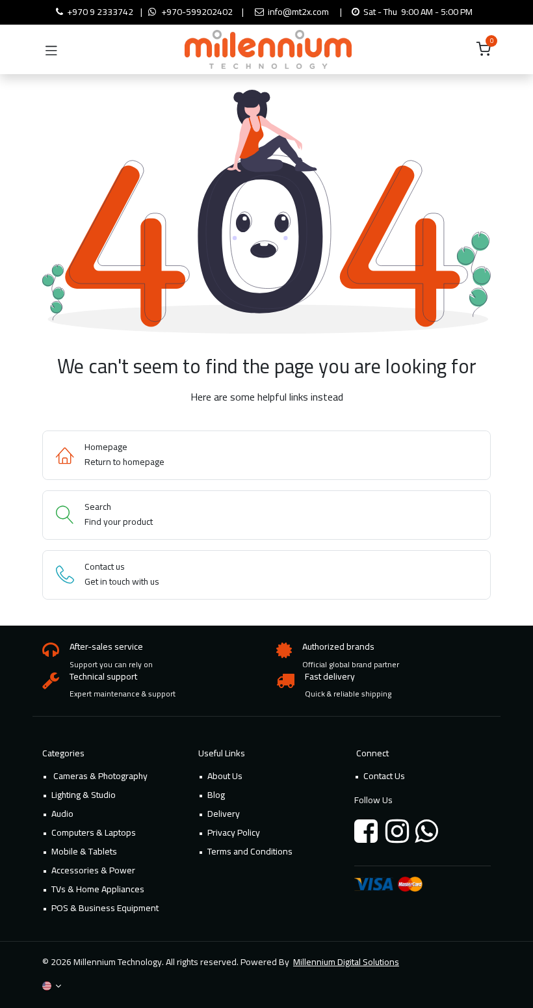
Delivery (223, 813)
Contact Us (384, 775)
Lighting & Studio (83, 794)
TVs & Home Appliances (97, 889)
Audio (62, 813)
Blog (216, 794)
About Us (224, 775)
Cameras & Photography (99, 775)
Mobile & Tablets (84, 851)
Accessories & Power (93, 870)
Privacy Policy (233, 832)
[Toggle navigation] (51, 49)
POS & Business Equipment (105, 907)
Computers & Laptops (93, 832)
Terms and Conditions (249, 851)
